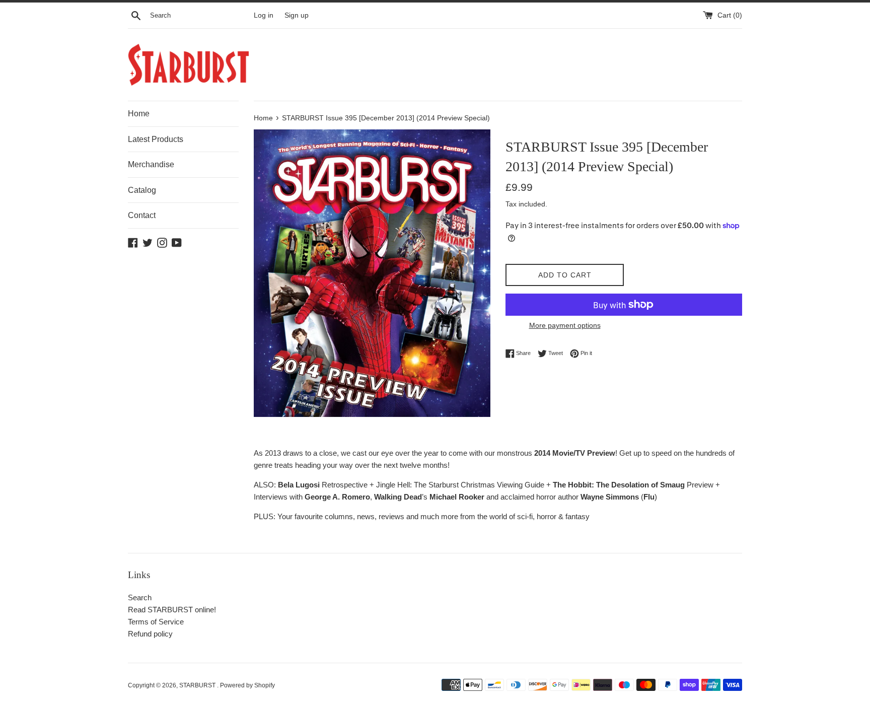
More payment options (565, 325)
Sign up (296, 15)
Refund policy (150, 633)
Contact (142, 215)
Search (140, 597)
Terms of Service (156, 621)
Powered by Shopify (247, 685)
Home (139, 113)
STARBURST (198, 685)
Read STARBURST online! (172, 609)
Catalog (142, 190)
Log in (263, 15)
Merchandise (151, 164)
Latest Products (155, 139)
